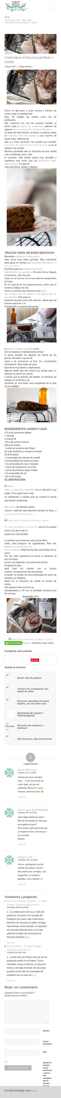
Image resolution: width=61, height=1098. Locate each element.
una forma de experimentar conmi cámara (26, 144)
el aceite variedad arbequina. (19, 514)
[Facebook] (35, 1094)
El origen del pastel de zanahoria (21, 526)
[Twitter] (49, 1094)
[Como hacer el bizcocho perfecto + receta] (30, 44)
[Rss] (54, 1094)
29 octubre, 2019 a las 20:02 (17, 907)
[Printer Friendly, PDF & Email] (13, 642)
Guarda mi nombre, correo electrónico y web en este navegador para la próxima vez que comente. (47, 1075)
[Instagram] (40, 1094)
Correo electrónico (47, 1044)
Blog (7, 17)
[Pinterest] (44, 1094)
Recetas (28, 66)
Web (44, 1052)
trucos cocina (48, 642)
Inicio (18, 20)
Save (36, 660)
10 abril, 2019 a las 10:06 (16, 952)
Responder (22, 797)
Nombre (46, 1032)
